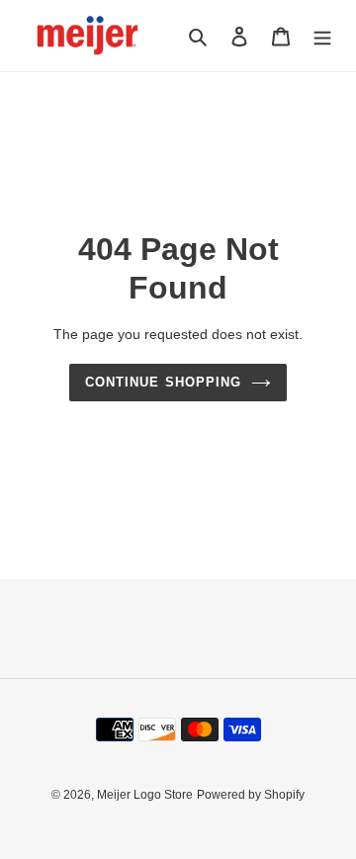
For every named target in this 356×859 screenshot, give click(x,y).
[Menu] (322, 36)
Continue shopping (163, 382)
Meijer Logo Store (145, 795)
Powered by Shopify (251, 795)
